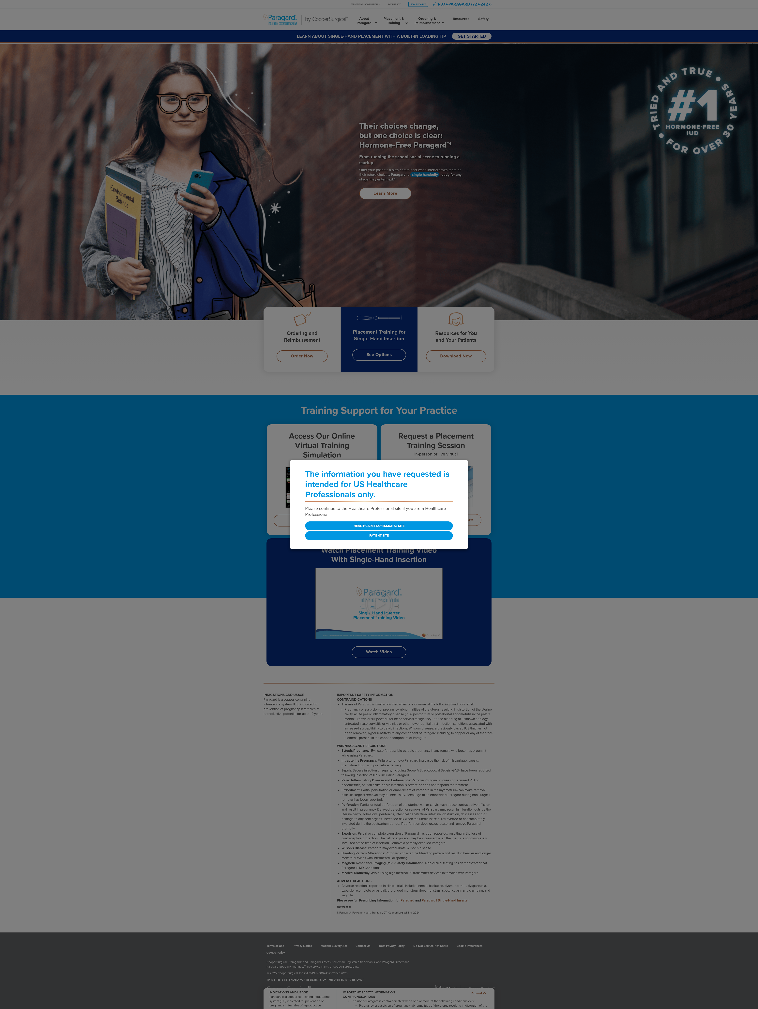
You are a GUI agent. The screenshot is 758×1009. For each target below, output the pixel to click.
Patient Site (379, 536)
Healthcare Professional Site (379, 526)
